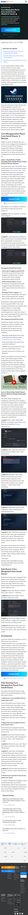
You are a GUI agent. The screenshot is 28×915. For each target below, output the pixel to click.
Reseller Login (23, 876)
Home (4, 5)
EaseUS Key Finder (16, 170)
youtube (22, 914)
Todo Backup (10, 902)
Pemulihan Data (17, 870)
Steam (3, 66)
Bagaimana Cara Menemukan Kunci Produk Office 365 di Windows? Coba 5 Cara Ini (14, 800)
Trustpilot (12, 7)
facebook (15, 914)
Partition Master (11, 903)
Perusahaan (3, 897)
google (20, 914)
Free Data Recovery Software (22, 885)
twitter (18, 914)
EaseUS (7, 1)
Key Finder (8, 5)
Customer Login (23, 873)
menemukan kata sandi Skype (11, 339)
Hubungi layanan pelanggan (9, 877)
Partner (2, 899)
